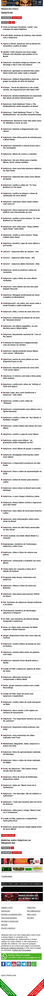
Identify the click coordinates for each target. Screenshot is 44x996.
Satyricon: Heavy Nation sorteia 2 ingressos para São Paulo (22, 503)
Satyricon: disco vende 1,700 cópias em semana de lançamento (20, 711)
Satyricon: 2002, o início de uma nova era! (21, 312)
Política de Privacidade (21, 950)
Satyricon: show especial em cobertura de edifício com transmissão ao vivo (21, 211)
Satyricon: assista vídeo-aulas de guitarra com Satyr (21, 653)
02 (10, 22)
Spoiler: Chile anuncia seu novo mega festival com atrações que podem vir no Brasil (20, 54)
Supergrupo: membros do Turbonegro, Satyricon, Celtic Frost (20, 545)
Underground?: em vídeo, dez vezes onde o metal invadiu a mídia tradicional (22, 304)
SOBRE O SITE (7, 908)
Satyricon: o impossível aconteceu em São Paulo (21, 464)
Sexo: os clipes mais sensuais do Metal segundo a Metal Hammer (20, 628)
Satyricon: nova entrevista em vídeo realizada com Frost (18, 736)
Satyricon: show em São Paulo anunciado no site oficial (21, 528)
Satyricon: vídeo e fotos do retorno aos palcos (20, 553)
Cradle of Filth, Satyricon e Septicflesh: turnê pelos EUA (20, 819)
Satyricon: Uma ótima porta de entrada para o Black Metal (22, 138)
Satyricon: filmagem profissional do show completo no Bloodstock (21, 296)
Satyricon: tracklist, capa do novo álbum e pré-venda (21, 244)
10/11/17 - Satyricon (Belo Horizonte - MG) (21, 264)
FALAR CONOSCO (8, 928)
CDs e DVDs (16, 18)
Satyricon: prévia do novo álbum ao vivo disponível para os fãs (20, 360)
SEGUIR (4, 925)
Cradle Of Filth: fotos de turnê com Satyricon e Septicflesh (18, 695)
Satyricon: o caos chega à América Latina (21, 496)
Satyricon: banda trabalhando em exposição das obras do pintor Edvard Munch (22, 97)
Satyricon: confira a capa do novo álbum (20, 434)
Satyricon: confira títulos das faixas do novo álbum (22, 427)
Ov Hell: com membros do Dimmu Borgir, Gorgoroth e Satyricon (21, 620)
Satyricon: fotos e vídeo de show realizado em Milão (21, 761)
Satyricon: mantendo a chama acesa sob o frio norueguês (21, 147)
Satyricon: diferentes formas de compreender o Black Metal (17, 678)
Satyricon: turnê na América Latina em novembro (20, 271)
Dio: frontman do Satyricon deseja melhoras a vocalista (22, 603)
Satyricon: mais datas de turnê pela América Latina (22, 512)
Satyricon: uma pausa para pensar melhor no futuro (21, 595)
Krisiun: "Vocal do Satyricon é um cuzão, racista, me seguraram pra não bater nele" (21, 88)
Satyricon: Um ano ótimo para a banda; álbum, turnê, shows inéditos (20, 161)
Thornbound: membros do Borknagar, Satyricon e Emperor (19, 612)
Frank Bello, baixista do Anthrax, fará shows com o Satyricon (22, 36)
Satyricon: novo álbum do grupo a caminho (22, 449)
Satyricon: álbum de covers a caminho (20, 154)
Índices (15, 9)
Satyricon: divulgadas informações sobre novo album (21, 456)
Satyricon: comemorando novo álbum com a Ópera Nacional (22, 410)
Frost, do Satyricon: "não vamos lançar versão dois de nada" (20, 770)
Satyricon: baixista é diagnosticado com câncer (20, 130)
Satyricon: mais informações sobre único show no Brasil (21, 520)
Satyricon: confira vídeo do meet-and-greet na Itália (22, 703)
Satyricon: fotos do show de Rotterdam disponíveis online (20, 778)
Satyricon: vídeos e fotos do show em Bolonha (19, 587)
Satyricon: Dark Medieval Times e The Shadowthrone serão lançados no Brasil (20, 105)
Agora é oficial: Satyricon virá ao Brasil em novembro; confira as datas (21, 45)
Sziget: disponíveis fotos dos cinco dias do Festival (22, 637)
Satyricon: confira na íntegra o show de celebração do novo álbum (20, 194)
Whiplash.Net (6, 9)
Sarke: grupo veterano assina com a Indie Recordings (21, 686)
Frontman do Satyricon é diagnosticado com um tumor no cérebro (20, 344)
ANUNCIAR (5, 911)
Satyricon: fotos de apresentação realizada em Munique (21, 753)
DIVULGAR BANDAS (9, 918)
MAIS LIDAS (31, 914)
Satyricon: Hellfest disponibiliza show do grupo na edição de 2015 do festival (21, 80)
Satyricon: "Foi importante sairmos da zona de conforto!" (22, 720)
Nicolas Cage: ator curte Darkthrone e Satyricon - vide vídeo (19, 394)
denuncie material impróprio (12, 948)
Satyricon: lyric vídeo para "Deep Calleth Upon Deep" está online (21, 228)
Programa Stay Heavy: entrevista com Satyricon (19, 578)
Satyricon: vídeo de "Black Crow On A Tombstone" (19, 786)
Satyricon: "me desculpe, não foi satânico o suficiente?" (22, 795)
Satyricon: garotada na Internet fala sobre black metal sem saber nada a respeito (21, 72)
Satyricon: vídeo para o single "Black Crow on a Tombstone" (22, 811)
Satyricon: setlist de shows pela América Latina (21, 481)
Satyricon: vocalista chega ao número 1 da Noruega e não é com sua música (21, 63)
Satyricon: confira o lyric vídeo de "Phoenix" (18, 402)
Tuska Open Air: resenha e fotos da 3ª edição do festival (19, 570)
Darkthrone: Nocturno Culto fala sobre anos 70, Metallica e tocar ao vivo (22, 122)
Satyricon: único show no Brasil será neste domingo (22, 489)
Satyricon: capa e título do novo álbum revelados (20, 279)
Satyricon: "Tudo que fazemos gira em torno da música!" (22, 803)
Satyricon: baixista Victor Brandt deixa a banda (20, 661)
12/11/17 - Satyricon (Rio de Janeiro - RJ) (20, 252)
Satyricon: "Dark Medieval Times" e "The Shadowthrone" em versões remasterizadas (22, 113)
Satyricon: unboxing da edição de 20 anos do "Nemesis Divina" (21, 319)
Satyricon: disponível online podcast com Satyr (21, 728)
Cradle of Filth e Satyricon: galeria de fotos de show (22, 670)
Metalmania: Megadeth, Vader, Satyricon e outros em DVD (21, 745)
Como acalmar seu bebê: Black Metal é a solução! (20, 537)
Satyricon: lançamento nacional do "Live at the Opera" (22, 335)
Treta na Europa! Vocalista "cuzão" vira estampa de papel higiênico (20, 28)
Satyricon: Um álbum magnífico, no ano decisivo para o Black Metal (20, 327)
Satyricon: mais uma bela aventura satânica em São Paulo (22, 169)
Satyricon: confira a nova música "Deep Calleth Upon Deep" (20, 236)
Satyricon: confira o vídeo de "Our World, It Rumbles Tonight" (22, 418)
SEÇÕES (30, 918)
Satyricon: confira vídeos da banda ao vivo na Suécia (21, 645)
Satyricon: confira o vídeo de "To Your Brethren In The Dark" (19, 186)
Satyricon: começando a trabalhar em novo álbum (22, 562)
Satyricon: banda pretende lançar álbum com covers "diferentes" (20, 352)
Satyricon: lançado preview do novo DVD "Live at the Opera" (21, 369)
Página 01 (5, 848)
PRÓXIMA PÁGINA (8, 835)
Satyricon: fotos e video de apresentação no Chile (22, 472)
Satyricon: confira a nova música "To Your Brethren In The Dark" (21, 219)
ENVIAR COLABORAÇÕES (11, 914)
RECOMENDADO (33, 911)
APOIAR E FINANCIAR (9, 921)
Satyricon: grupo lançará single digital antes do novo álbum (22, 828)
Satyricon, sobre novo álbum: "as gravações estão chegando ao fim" (18, 441)
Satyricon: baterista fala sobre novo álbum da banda (21, 178)
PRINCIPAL (31, 908)
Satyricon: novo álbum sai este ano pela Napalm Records (20, 288)
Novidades (6, 18)
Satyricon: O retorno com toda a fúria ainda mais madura (22, 377)
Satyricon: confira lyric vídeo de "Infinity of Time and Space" (22, 385)
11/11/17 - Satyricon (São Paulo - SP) (19, 258)
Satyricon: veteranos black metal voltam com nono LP (20, 203)
